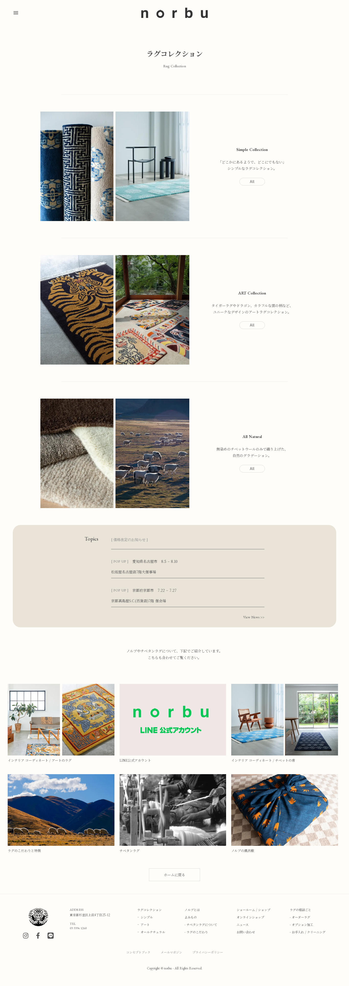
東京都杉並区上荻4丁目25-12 (90, 915)
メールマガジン (171, 952)
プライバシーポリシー (207, 952)
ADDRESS (77, 910)
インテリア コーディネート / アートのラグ (40, 760)
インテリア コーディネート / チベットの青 (263, 760)
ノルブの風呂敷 (242, 850)
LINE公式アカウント (135, 760)
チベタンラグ (129, 850)
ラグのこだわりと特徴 (24, 850)
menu (16, 13)
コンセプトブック (138, 952)
